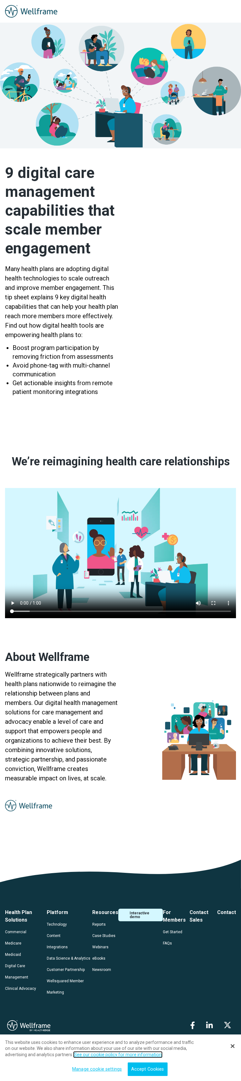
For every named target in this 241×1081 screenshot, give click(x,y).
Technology (57, 924)
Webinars (100, 947)
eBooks (98, 958)
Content (54, 936)
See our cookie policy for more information (118, 1054)
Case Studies (103, 936)
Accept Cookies (147, 1069)
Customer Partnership (66, 969)
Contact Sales (199, 916)
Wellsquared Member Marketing (65, 987)
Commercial (15, 932)
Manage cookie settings (97, 1069)
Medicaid (13, 954)
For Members (174, 916)
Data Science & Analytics (68, 958)
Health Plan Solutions (18, 916)
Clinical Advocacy (20, 988)
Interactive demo (139, 915)
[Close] (232, 1046)
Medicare (13, 943)
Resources (105, 912)
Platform (57, 912)
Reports (99, 924)
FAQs (167, 943)
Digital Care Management (16, 971)
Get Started (172, 932)
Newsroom (101, 969)
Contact (226, 912)
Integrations (57, 947)
